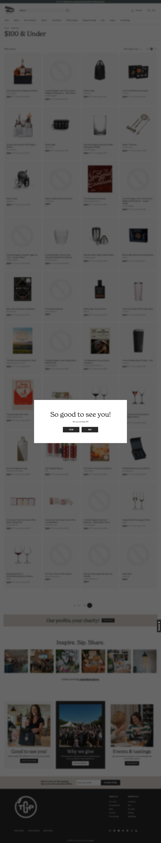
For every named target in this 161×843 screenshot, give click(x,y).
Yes (71, 429)
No (90, 429)
